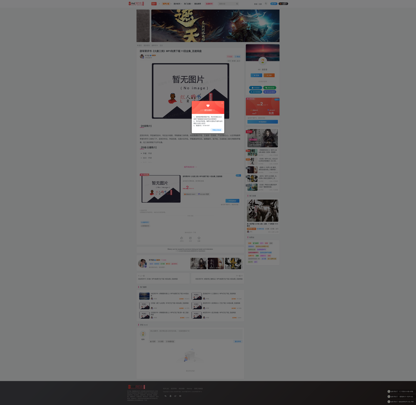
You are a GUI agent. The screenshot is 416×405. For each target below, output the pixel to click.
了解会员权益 (216, 130)
